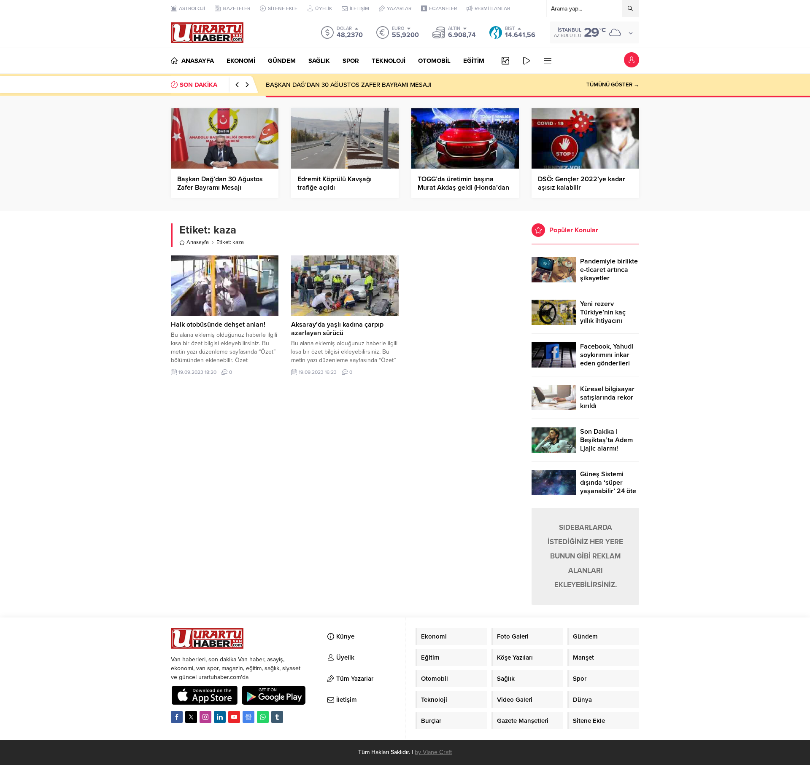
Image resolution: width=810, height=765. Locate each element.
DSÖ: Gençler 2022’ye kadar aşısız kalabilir (581, 183)
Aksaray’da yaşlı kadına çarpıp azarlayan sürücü (337, 328)
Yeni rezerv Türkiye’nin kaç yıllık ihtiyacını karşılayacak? (603, 316)
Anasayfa (197, 242)
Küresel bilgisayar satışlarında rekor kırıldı (607, 397)
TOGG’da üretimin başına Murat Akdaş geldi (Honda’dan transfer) (463, 187)
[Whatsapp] (263, 717)
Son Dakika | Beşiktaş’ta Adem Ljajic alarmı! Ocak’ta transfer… (607, 444)
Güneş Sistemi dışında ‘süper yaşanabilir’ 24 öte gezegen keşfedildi (608, 487)
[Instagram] (205, 717)
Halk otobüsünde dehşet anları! (218, 324)
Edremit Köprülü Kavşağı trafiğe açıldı (334, 183)
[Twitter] (191, 717)
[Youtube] (234, 717)
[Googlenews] (248, 717)
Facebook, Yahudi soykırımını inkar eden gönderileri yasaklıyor (606, 359)
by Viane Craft (433, 752)
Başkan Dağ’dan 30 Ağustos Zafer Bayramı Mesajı (220, 183)
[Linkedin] (220, 717)
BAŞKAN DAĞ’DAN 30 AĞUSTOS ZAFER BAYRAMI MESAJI (349, 85)
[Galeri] (505, 60)
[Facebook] (177, 717)
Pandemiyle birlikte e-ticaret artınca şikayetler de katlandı (609, 274)
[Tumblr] (277, 717)
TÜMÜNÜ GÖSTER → (612, 84)
